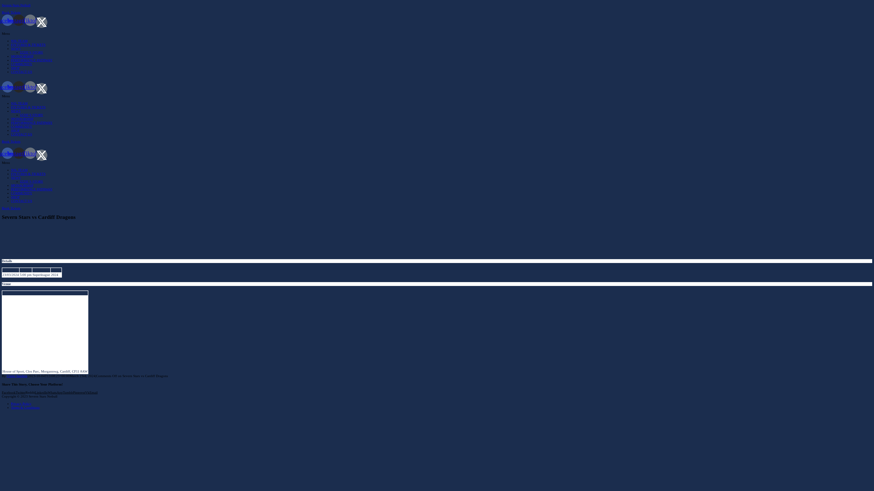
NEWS (15, 48)
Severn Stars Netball (16, 5)
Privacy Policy (21, 404)
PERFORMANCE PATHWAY (32, 60)
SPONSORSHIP (22, 56)
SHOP (15, 68)
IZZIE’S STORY (31, 52)
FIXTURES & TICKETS (28, 45)
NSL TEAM (19, 41)
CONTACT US (21, 72)
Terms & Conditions (25, 407)
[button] (437, 34)
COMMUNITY (21, 64)
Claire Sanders (17, 376)
